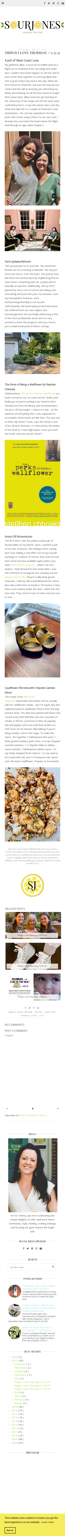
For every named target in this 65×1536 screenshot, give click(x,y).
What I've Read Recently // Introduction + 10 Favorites (37, 1329)
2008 (15, 1442)
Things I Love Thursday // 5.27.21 (32, 1382)
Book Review (25, 1012)
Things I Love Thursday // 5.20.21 (32, 1385)
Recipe (39, 1012)
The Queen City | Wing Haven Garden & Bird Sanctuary (38, 1287)
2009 (15, 1439)
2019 (15, 1410)
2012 (15, 1428)
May (17, 1378)
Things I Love (29, 1015)
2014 (15, 1421)
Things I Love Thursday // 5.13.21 (32, 1388)
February (19, 1399)
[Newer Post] (7, 1108)
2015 (15, 1417)
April (17, 1392)
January (18, 1403)
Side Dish (50, 1012)
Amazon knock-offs (15, 577)
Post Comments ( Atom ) (32, 1115)
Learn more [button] (47, 1522)
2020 (15, 1406)
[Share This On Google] (38, 1008)
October (19, 1371)
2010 (15, 1435)
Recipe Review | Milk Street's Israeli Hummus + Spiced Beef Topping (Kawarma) (38, 1308)
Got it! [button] (10, 1530)
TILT (41, 1015)
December (20, 1364)
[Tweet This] (29, 1008)
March (18, 1395)
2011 (15, 1431)
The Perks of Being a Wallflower (38, 393)
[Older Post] (57, 1108)
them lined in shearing (22, 564)
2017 (15, 1413)
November (20, 1367)
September (20, 1374)
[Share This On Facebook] (25, 1008)
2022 (15, 1356)
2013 (15, 1424)
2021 (15, 1360)
